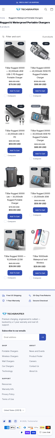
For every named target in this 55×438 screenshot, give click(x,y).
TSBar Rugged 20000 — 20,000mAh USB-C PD (15, 133)
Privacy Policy (8, 394)
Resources (6, 384)
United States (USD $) (12, 410)
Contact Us (34, 366)
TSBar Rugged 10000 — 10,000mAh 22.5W (14, 258)
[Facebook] (10, 421)
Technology (7, 371)
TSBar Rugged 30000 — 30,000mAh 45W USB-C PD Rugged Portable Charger (15, 73)
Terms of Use (8, 399)
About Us (33, 371)
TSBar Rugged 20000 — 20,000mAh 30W (40, 195)
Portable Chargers (10, 351)
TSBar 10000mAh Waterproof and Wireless (40, 259)
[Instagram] (15, 421)
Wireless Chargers (10, 356)
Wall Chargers (8, 361)
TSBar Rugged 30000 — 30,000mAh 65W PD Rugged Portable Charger (40, 135)
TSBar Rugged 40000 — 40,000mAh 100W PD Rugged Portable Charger (40, 73)
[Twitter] (4, 421)
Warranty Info (8, 389)
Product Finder (35, 356)
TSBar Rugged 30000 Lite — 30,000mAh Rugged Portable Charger (15, 198)
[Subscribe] (42, 337)
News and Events (37, 351)
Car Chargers (8, 366)
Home (2, 18)
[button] (3, 9)
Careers (32, 361)
